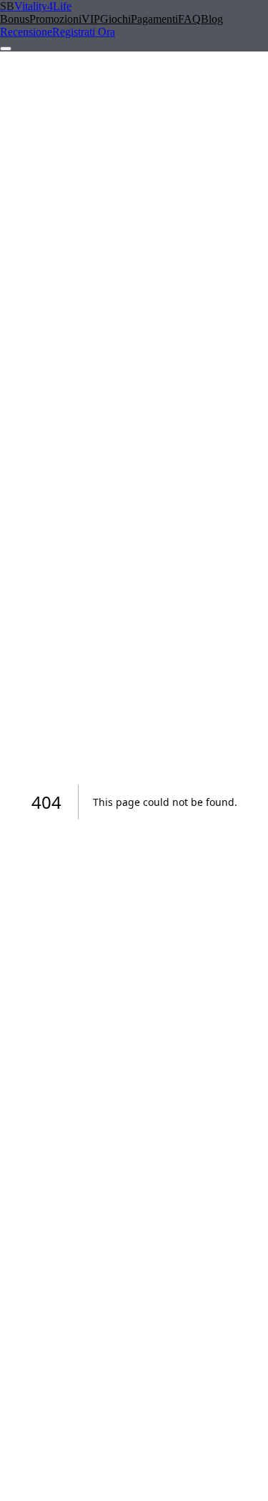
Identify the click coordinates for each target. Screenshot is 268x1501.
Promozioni (55, 19)
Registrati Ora (83, 32)
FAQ (189, 19)
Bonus (14, 19)
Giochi (115, 19)
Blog (212, 19)
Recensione (26, 32)
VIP (90, 19)
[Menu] (5, 48)
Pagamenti (154, 19)
